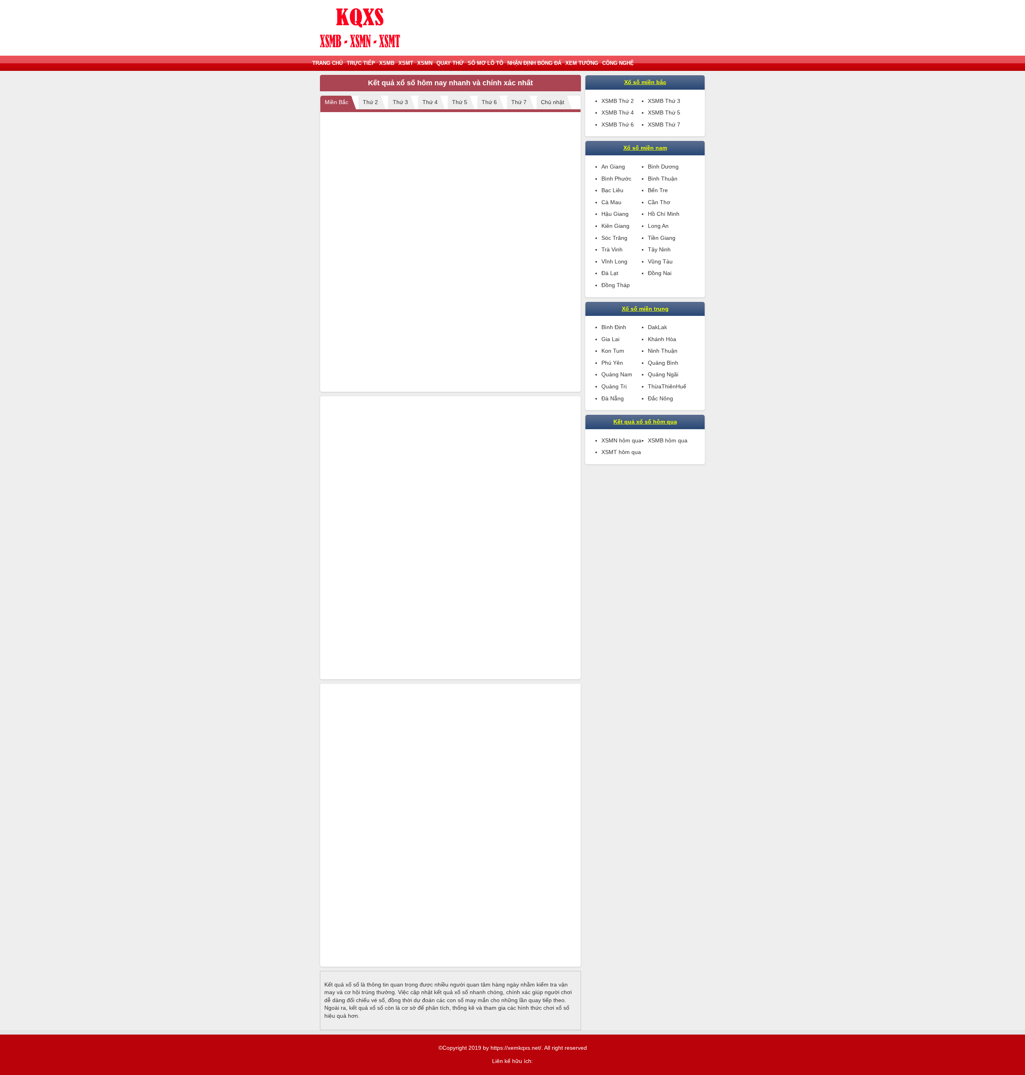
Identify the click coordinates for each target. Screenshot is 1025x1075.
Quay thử (450, 63)
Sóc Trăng (614, 238)
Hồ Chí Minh (663, 214)
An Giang (613, 166)
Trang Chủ (327, 63)
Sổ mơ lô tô (485, 63)
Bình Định (613, 327)
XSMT (405, 63)
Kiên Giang (615, 226)
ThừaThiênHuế (667, 386)
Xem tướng (581, 63)
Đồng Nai (659, 273)
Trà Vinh (612, 249)
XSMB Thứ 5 (664, 112)
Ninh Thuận (662, 351)
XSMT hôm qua (621, 452)
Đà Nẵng (612, 398)
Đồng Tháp (615, 285)
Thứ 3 (400, 102)
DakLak (657, 327)
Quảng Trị (614, 386)
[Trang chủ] (360, 28)
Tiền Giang (661, 238)
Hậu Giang (615, 214)
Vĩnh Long (614, 261)
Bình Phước (616, 178)
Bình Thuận (662, 178)
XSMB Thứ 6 (617, 124)
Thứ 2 (370, 102)
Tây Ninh (659, 249)
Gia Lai (610, 339)
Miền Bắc (336, 102)
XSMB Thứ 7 (664, 124)
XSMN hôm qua (621, 440)
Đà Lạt (609, 273)
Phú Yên (612, 363)
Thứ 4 (430, 102)
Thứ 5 (459, 102)
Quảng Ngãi (663, 374)
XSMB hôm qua (667, 440)
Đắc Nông (660, 398)
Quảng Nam (616, 374)
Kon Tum (612, 351)
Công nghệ (618, 63)
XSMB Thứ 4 (617, 112)
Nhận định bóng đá (534, 63)
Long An (658, 226)
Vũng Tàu (660, 261)
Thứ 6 (489, 102)
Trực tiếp (361, 63)
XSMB (386, 63)
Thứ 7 (519, 102)
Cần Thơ (659, 202)
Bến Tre (658, 190)
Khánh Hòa (662, 339)
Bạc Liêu (612, 190)
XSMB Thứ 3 (664, 101)
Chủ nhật (552, 102)
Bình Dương (663, 166)
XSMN (424, 63)
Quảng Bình (663, 363)
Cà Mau (611, 202)
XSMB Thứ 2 (617, 101)
